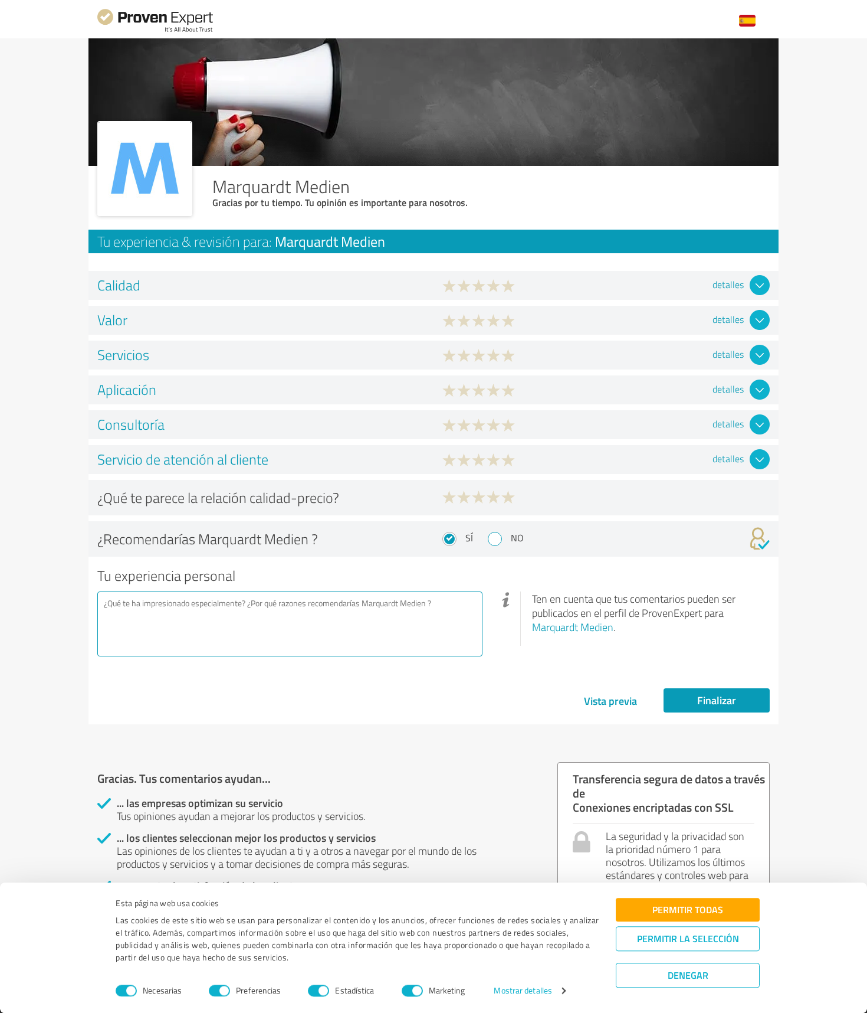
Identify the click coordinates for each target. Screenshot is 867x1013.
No (517, 537)
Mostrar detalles (523, 990)
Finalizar (716, 700)
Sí (469, 537)
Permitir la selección (688, 938)
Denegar (688, 975)
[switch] (219, 990)
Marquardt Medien (572, 627)
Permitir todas (687, 909)
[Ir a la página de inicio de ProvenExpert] (155, 30)
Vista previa (610, 700)
